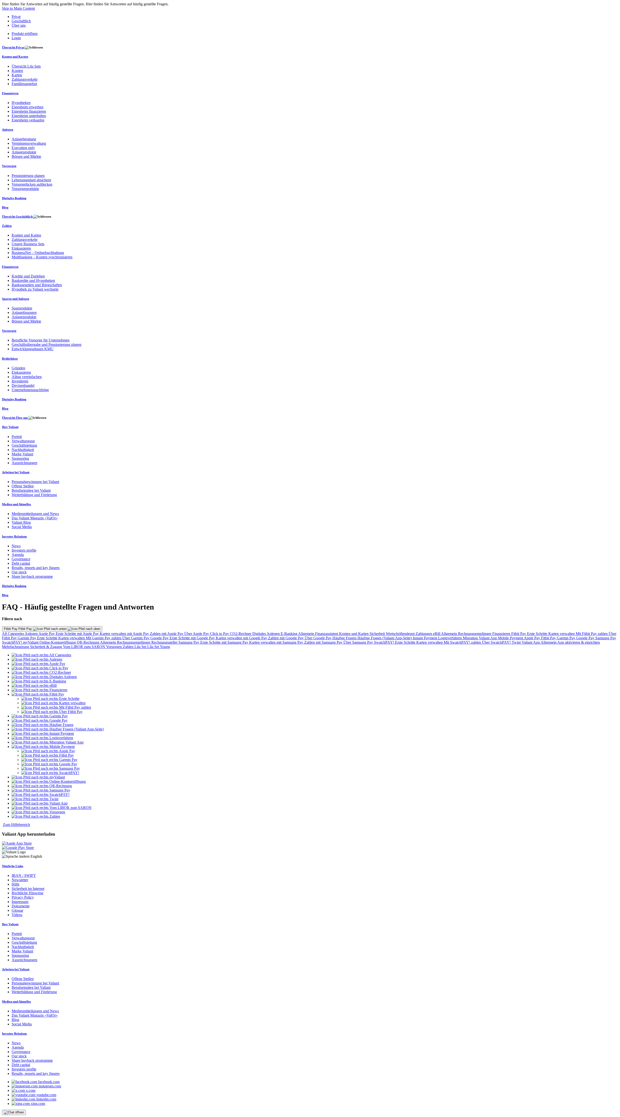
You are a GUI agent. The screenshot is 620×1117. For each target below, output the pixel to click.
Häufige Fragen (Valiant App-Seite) (385, 638)
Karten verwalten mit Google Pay (242, 638)
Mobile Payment (511, 638)
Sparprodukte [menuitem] (22, 308)
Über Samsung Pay (358, 642)
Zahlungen (424, 634)
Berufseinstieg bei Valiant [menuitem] (31, 490)
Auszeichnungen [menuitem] (24, 463)
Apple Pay (47, 634)
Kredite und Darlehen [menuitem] (28, 276)
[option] (41, 655)
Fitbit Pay (519, 634)
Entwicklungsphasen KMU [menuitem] (33, 349)
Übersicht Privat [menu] (13, 47)
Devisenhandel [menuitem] (23, 385)
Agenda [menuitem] (18, 555)
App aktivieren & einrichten (578, 642)
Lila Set (140, 647)
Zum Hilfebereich (16, 825)
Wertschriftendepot (401, 634)
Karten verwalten (562, 634)
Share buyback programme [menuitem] (32, 576)
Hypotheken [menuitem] (21, 103)
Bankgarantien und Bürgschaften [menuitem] (37, 285)
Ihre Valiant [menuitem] (10, 427)
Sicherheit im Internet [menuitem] (28, 889)
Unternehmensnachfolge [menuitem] (30, 390)
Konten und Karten (354, 634)
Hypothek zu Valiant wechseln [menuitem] (35, 289)
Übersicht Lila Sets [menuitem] (26, 66)
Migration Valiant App (480, 638)
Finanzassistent (327, 634)
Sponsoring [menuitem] (20, 458)
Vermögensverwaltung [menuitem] (29, 143)
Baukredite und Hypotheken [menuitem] (33, 280)
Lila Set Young (158, 647)
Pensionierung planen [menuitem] (28, 176)
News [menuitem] (16, 546)
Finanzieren (501, 634)
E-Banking (289, 634)
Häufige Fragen (345, 638)
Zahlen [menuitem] (7, 226)
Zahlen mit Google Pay (286, 638)
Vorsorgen (114, 647)
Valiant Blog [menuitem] (21, 522)
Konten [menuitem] (17, 71)
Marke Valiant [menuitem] (22, 454)
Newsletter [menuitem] (20, 880)
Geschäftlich (21, 21)
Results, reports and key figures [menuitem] (36, 568)
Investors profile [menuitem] (24, 550)
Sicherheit (378, 634)
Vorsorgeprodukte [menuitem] (25, 189)
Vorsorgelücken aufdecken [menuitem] (32, 184)
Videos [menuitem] (17, 915)
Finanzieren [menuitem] (10, 93)
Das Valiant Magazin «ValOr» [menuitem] (35, 518)
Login (16, 38)
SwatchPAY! (12, 642)
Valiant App (531, 642)
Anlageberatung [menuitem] (24, 139)
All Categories (13, 634)
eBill (437, 634)
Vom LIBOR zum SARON (84, 647)
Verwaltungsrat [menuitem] (23, 441)
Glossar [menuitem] (17, 910)
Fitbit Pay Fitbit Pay (18, 629)
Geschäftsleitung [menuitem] (24, 445)
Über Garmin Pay (136, 638)
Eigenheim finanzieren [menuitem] (29, 111)
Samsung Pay (605, 638)
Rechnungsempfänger (475, 634)
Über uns (19, 25)
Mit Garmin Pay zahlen (104, 638)
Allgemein (306, 634)
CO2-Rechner (241, 634)
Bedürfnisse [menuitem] (10, 358)
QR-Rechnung (88, 642)
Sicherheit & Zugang (46, 647)
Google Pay (160, 638)
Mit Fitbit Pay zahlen (592, 634)
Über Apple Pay (197, 634)
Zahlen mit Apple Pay (167, 634)
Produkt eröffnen (25, 34)
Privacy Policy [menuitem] (23, 897)
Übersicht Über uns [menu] (15, 418)
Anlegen (32, 634)
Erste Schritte (537, 634)
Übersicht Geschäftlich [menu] (17, 216)
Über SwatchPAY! (497, 642)
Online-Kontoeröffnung (58, 642)
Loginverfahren (450, 638)
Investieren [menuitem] (20, 381)
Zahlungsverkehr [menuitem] (25, 79)
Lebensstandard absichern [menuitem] (31, 180)
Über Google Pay (319, 638)
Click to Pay (220, 634)
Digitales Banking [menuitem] (14, 198)
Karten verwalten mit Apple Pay (125, 634)
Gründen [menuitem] (18, 368)
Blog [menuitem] (5, 207)
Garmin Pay (27, 638)
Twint (517, 642)
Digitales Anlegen (266, 634)
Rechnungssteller (164, 642)
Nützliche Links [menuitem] (12, 866)
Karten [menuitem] (17, 75)
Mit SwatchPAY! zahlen (463, 642)
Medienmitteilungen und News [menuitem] (35, 514)
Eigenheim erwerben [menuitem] (27, 107)
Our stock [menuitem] (19, 572)
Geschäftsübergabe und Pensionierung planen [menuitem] (46, 344)
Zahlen (128, 647)
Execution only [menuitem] (23, 148)
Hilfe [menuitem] (15, 884)
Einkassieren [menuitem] (21, 248)
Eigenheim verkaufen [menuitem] (28, 120)
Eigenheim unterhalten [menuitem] (29, 116)
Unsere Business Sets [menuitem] (28, 244)
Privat (16, 17)
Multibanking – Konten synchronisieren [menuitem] (42, 257)
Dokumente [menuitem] (21, 906)
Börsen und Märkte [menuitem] (26, 156)
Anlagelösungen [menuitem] (24, 312)
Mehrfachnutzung (16, 647)
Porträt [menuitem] (17, 437)
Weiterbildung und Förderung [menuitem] (34, 495)
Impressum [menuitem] (20, 902)
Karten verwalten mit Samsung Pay (276, 642)
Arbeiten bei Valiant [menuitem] (15, 472)
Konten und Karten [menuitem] (15, 56)
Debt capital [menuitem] (21, 563)
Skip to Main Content (18, 8)
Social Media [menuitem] (22, 527)
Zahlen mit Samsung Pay (323, 642)
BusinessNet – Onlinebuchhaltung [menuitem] (38, 253)
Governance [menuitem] (21, 559)
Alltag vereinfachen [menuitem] (27, 377)
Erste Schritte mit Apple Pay (78, 634)
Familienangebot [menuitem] (24, 84)
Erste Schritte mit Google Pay (193, 638)
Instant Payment (425, 638)
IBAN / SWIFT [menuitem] (24, 875)
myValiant (31, 642)
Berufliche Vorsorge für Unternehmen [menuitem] (41, 340)
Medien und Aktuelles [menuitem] (16, 504)
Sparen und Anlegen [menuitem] (15, 299)
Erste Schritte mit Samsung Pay (224, 642)
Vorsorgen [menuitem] (9, 166)
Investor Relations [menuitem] (14, 536)
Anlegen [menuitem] (7, 129)
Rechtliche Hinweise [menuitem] (27, 893)
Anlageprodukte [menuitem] (24, 152)
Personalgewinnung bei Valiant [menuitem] (35, 482)
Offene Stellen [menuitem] (23, 486)
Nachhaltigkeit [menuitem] (23, 450)
